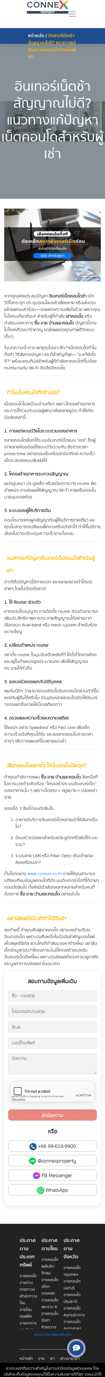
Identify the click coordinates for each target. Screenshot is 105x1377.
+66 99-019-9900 (56, 1146)
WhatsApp (56, 1190)
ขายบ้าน (26, 1283)
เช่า (52, 1359)
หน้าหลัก (36, 35)
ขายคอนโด (28, 1276)
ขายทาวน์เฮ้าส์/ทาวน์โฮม (28, 1296)
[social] (76, 1348)
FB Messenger (56, 1175)
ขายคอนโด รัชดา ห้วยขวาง (50, 1320)
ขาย (41, 1359)
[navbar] (72, 14)
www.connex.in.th (44, 873)
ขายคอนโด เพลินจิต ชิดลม (50, 1266)
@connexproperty (56, 1161)
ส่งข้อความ (52, 1115)
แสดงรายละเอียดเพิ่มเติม (52, 1335)
